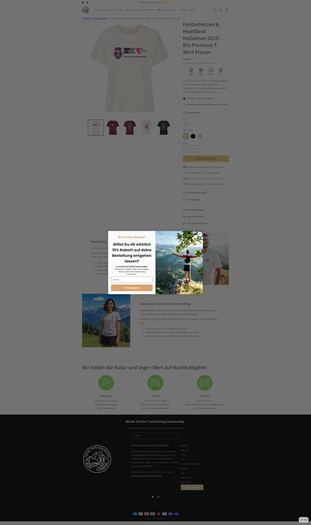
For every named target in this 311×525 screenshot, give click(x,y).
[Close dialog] (200, 234)
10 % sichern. (132, 288)
